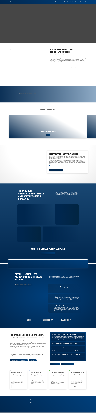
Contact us (54, 399)
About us (31, 399)
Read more (22, 239)
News (73, 1)
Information (61, 1)
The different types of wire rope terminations (71, 79)
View (48, 134)
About (56, 1)
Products (31, 401)
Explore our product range (48, 252)
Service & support (67, 1)
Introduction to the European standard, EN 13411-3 (46, 79)
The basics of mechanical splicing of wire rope (19, 79)
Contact (76, 1)
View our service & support (56, 169)
